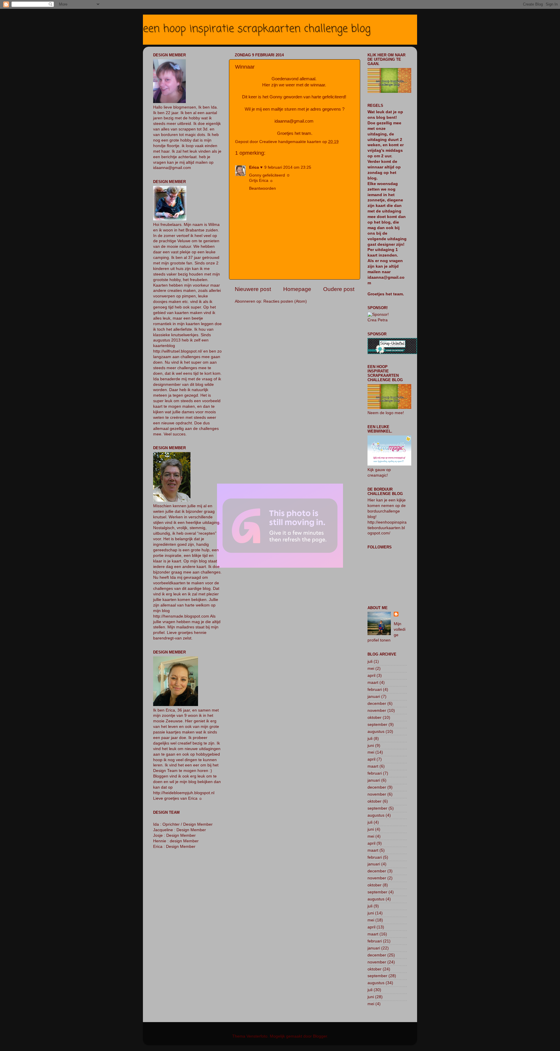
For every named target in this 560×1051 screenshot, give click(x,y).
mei (371, 668)
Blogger (320, 1036)
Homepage (297, 289)
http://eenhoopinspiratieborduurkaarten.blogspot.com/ (387, 528)
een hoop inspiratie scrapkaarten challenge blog (256, 29)
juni (371, 745)
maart (373, 682)
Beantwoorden (262, 188)
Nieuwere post (253, 289)
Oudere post (338, 289)
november (377, 710)
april (371, 675)
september (377, 724)
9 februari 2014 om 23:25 (287, 167)
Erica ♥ (255, 167)
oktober (375, 717)
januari (374, 696)
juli (370, 661)
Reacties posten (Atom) (285, 301)
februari (375, 689)
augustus (376, 731)
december (377, 703)
